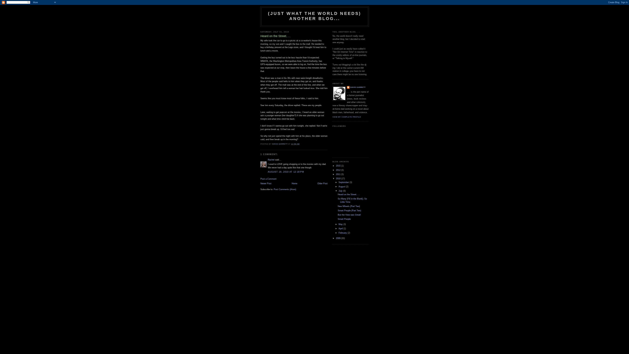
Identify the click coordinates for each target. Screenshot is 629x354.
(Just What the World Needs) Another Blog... (314, 16)
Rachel (271, 159)
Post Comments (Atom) (285, 189)
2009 (338, 238)
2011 (338, 174)
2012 (338, 170)
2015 (338, 166)
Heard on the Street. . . (349, 194)
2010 (338, 178)
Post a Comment (268, 179)
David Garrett (358, 87)
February (343, 233)
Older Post (322, 183)
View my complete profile (347, 117)
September (344, 182)
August (342, 186)
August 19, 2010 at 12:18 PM (286, 172)
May (341, 224)
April (341, 228)
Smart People (344, 219)
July (341, 191)
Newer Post (265, 183)
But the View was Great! (349, 215)
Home (294, 183)
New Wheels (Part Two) (349, 206)
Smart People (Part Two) (349, 210)
